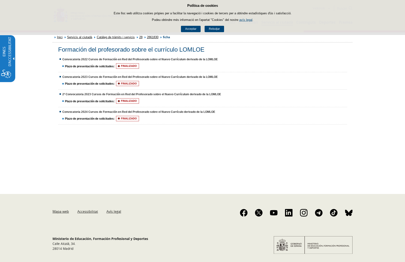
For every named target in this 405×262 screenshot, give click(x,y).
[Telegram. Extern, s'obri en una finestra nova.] (318, 212)
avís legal (245, 20)
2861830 (152, 37)
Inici (60, 37)
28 (140, 37)
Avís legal (113, 211)
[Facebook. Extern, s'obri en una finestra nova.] (244, 212)
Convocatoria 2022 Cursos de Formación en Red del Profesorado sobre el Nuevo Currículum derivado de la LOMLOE (140, 59)
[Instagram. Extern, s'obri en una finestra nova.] (304, 212)
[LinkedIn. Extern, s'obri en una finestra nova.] (288, 212)
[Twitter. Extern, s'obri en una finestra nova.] (258, 212)
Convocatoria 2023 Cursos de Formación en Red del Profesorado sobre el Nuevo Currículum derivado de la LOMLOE (140, 77)
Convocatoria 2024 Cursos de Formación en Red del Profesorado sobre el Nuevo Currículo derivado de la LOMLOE (138, 112)
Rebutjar (214, 28)
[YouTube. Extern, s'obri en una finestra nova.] (274, 212)
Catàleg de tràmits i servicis (116, 37)
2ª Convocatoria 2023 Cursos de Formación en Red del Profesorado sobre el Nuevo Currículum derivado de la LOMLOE (141, 94)
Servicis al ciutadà (79, 37)
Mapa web (60, 211)
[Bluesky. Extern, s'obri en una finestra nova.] (348, 212)
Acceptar (190, 28)
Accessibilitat (87, 211)
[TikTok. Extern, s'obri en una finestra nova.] (334, 212)
